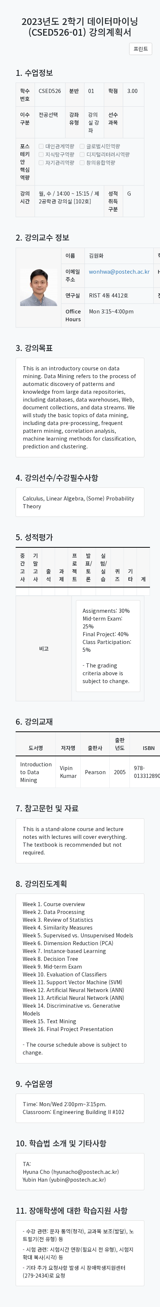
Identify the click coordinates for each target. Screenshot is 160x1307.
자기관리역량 (59, 162)
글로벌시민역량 (103, 146)
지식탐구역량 (59, 154)
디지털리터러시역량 (108, 154)
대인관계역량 (59, 146)
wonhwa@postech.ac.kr (119, 271)
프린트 (141, 48)
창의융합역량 (100, 162)
